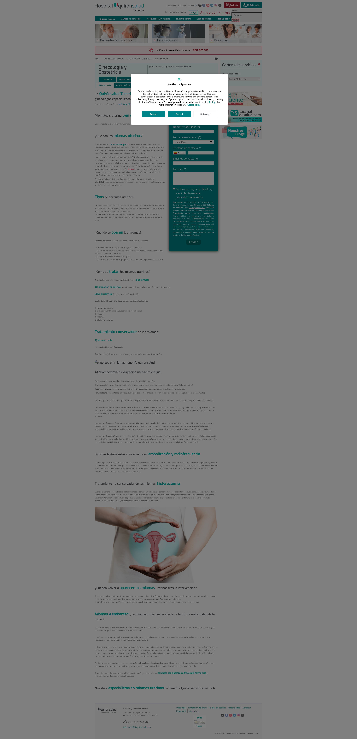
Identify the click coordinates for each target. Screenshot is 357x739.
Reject (179, 114)
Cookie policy (193, 104)
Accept (153, 114)
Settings (205, 114)
